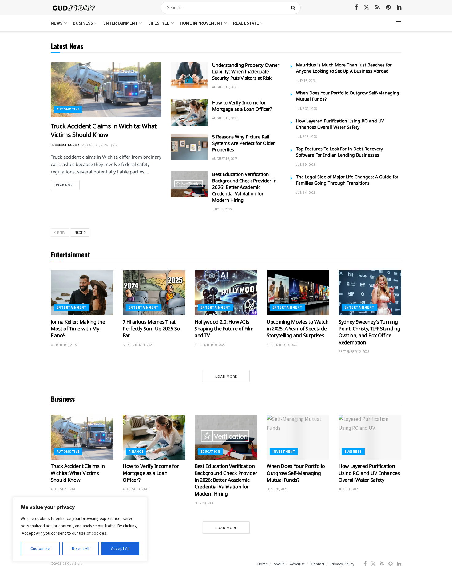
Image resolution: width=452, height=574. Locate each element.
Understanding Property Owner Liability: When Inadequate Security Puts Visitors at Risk (245, 71)
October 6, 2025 (64, 345)
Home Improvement (201, 23)
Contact (317, 564)
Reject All (80, 548)
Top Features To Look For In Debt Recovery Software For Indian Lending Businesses (339, 152)
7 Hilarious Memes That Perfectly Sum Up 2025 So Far (151, 328)
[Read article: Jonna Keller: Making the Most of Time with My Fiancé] (82, 292)
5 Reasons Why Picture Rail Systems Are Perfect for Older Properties (243, 143)
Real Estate (246, 23)
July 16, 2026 (306, 80)
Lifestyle (158, 23)
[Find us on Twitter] (366, 7)
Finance (136, 451)
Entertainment (120, 23)
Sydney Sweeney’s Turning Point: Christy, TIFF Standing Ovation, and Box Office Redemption (369, 332)
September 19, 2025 (282, 345)
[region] (80, 529)
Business (83, 23)
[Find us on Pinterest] (388, 7)
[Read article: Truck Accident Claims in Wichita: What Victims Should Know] (106, 89)
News (56, 23)
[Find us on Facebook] (356, 7)
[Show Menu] (398, 23)
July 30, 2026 (222, 209)
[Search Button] (294, 8)
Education (210, 451)
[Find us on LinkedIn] (399, 7)
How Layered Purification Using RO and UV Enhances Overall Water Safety (340, 124)
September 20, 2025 (210, 345)
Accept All (120, 548)
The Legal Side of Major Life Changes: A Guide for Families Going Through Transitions (347, 180)
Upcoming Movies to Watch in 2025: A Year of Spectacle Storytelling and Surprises (297, 328)
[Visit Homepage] (74, 7)
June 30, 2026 (306, 108)
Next (79, 232)
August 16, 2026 (225, 87)
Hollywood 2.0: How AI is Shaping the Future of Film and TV (224, 328)
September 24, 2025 (138, 345)
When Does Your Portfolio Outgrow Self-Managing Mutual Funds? (296, 473)
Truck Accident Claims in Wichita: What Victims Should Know (104, 130)
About (279, 564)
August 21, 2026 (95, 145)
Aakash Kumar (67, 145)
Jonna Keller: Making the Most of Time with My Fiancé (78, 328)
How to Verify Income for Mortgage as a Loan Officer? (242, 105)
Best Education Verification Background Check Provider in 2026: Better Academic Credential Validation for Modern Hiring (244, 187)
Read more (68, 185)
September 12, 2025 (354, 351)
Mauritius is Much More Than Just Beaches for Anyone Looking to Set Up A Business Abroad (344, 68)
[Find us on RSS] (377, 7)
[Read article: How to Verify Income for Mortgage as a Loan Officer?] (189, 112)
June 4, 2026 (305, 192)
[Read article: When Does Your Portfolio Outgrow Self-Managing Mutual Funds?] (298, 437)
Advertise (297, 564)
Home (262, 564)
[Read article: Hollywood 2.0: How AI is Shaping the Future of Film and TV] (226, 292)
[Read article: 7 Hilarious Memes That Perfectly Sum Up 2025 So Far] (154, 292)
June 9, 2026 (305, 164)
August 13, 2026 (225, 118)
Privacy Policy (342, 564)
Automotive (68, 109)
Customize (40, 548)
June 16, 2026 (306, 136)
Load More (226, 376)
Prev (60, 232)
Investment (283, 451)
